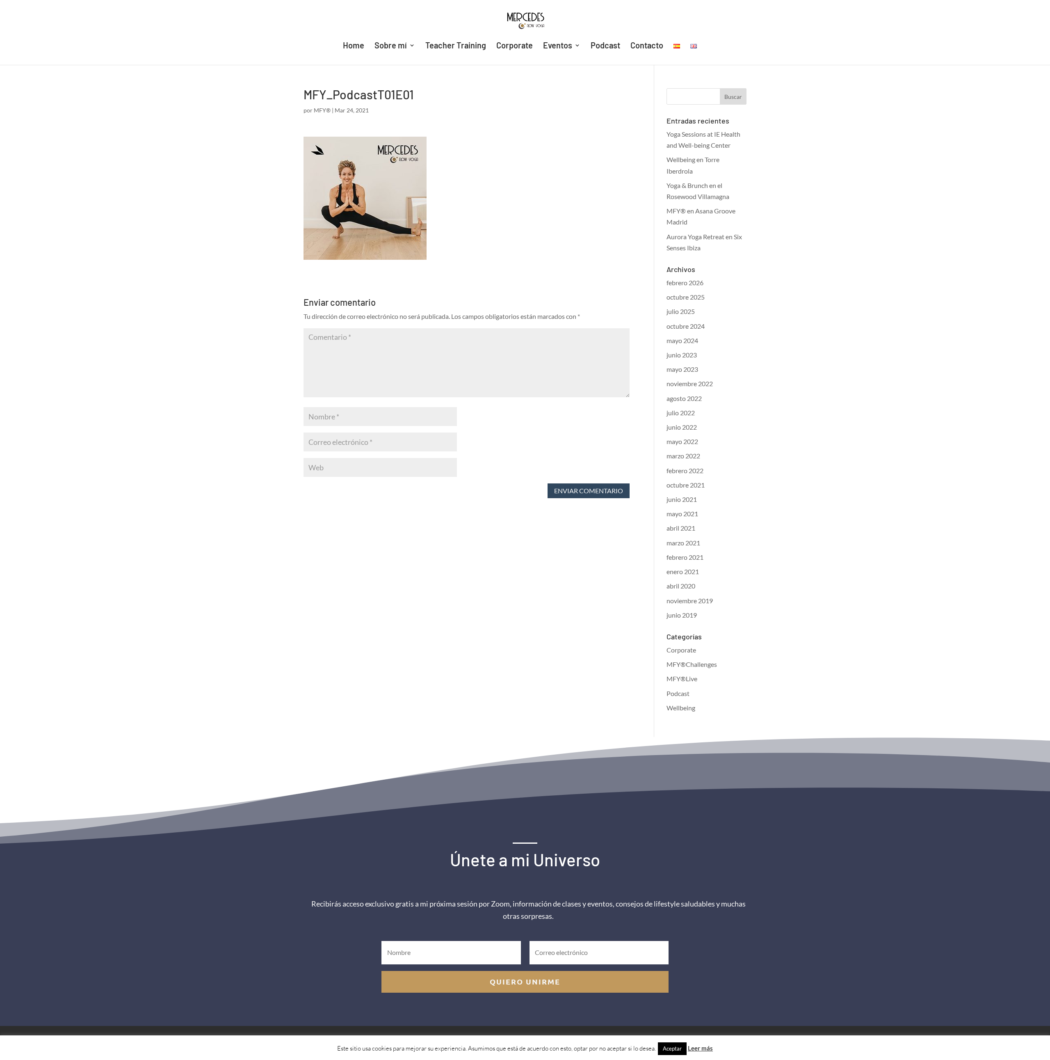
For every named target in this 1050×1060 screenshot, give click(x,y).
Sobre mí (390, 46)
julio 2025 (681, 311)
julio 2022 (681, 413)
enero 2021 (683, 571)
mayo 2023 (682, 369)
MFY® (322, 110)
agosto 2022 (684, 398)
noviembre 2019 (690, 600)
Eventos (557, 46)
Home (353, 46)
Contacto (646, 46)
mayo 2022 (682, 441)
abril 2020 (681, 586)
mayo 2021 (682, 513)
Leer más (700, 1048)
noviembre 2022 (690, 383)
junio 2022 (682, 427)
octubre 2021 (686, 485)
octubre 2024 (686, 326)
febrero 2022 (685, 470)
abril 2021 (681, 528)
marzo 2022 (683, 456)
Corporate (514, 46)
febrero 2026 (685, 282)
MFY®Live (682, 678)
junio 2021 (682, 499)
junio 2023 (682, 355)
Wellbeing (681, 708)
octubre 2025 (686, 297)
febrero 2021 (685, 557)
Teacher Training (455, 46)
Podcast (605, 46)
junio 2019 (682, 615)
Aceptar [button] (672, 1048)
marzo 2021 (683, 543)
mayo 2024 (682, 340)
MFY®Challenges (692, 664)
